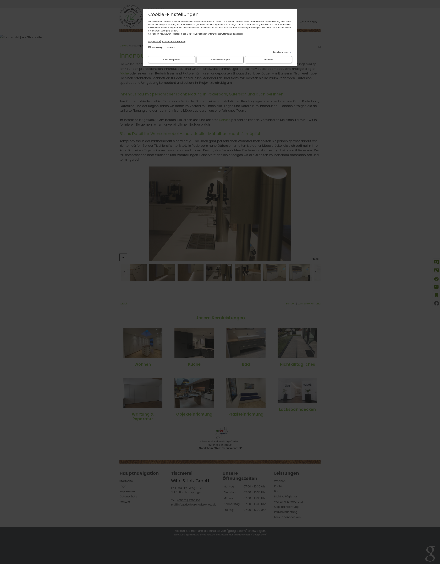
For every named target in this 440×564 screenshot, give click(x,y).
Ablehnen (268, 59)
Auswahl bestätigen (220, 59)
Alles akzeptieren (171, 59)
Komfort (171, 47)
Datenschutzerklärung (174, 41)
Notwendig (157, 47)
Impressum (154, 41)
